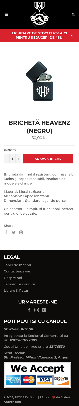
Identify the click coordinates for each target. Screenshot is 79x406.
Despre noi (13, 278)
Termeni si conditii (19, 284)
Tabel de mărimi (17, 265)
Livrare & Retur (16, 290)
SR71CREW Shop (26, 397)
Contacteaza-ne (17, 271)
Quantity (10, 149)
